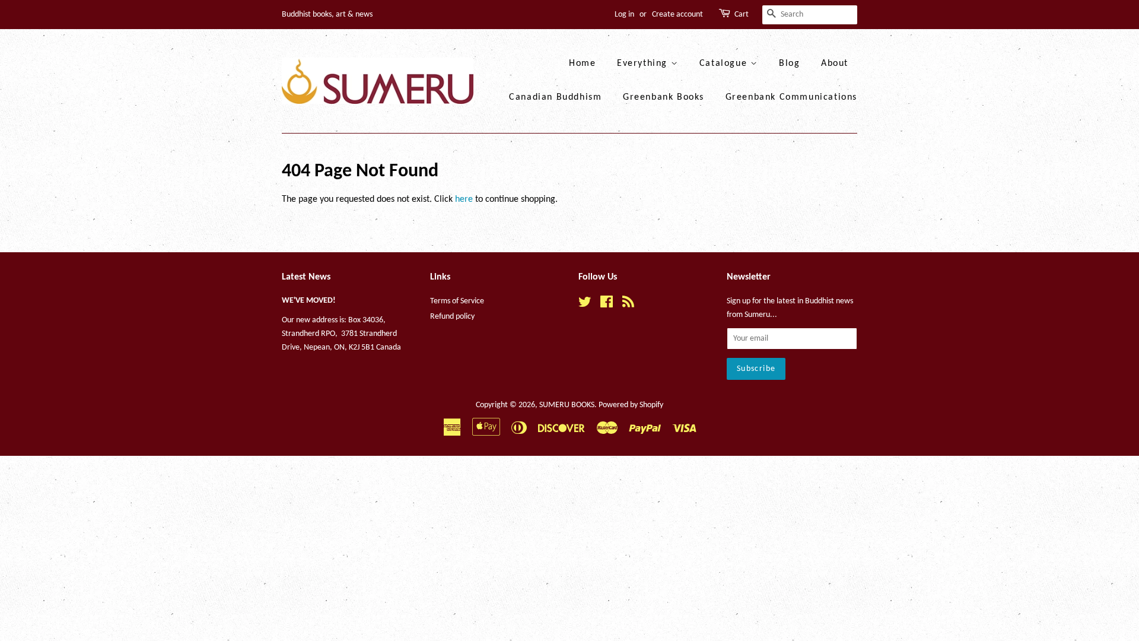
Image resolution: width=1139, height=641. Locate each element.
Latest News (306, 277)
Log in (624, 14)
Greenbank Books (663, 97)
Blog (789, 63)
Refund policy (452, 316)
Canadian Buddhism (555, 97)
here (464, 199)
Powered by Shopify (631, 405)
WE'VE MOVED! (309, 300)
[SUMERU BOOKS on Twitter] (584, 305)
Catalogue (724, 63)
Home (582, 63)
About (834, 63)
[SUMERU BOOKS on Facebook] (606, 305)
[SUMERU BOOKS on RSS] (628, 305)
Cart (741, 14)
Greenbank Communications (791, 97)
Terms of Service (457, 301)
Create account (677, 14)
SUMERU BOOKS (566, 405)
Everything (644, 63)
